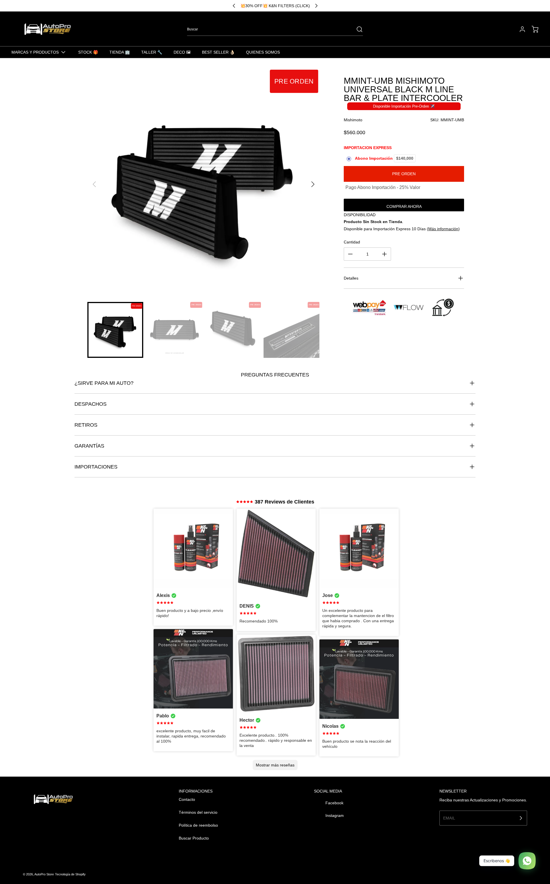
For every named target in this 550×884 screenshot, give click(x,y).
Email (449, 817)
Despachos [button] (90, 404)
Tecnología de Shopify (70, 874)
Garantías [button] (89, 446)
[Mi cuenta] (519, 29)
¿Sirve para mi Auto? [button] (103, 383)
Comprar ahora (404, 206)
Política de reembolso (198, 825)
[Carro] (532, 29)
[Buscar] (356, 29)
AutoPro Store (44, 874)
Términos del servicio (198, 812)
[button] (313, 184)
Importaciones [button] (95, 467)
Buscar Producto (194, 838)
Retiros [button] (85, 425)
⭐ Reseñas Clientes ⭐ (275, 5)
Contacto (187, 799)
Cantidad (352, 242)
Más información (443, 229)
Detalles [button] (351, 278)
